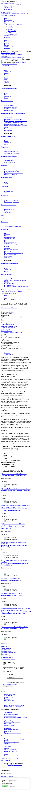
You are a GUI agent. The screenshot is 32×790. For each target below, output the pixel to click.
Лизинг (10, 29)
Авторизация (8, 7)
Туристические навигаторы (12, 226)
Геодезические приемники (12, 714)
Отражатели (8, 243)
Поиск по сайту (5, 51)
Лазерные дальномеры (11, 200)
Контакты (7, 37)
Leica (5, 75)
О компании (8, 20)
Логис (6, 192)
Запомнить (14, 484)
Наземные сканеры (10, 110)
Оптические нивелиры (11, 170)
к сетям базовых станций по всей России (9, 327)
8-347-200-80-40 (15, 759)
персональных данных (10, 684)
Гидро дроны (8, 211)
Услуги (6, 23)
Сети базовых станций (15, 24)
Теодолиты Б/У (8, 279)
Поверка (10, 27)
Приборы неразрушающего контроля (15, 121)
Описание (7, 353)
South (6, 78)
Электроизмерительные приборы (14, 122)
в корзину (4, 481)
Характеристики (9, 354)
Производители (9, 700)
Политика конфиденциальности (14, 705)
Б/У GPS (6, 282)
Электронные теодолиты (11, 153)
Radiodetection (8, 191)
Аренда (6, 748)
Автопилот (7, 212)
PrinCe (6, 93)
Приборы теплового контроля (13, 119)
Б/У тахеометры (9, 285)
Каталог (6, 43)
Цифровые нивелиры (10, 174)
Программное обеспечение (12, 733)
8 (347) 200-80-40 (6, 54)
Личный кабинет (21, 62)
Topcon (6, 81)
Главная (6, 18)
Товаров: (8, 15)
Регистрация (8, 9)
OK (5, 786)
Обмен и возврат (9, 702)
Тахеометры (8, 712)
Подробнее (12, 786)
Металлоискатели (9, 162)
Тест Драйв (7, 746)
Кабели (6, 246)
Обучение (19, 332)
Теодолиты (7, 720)
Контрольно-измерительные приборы (15, 717)
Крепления (7, 251)
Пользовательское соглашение (13, 706)
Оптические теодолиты (11, 151)
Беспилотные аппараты (11, 729)
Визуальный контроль (11, 129)
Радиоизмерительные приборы (13, 124)
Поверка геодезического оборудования (16, 739)
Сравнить (14, 486)
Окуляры (7, 248)
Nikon (6, 79)
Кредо (6, 271)
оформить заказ (8, 686)
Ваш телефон (11, 677)
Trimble (6, 82)
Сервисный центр (9, 35)
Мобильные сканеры (10, 108)
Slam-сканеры (8, 105)
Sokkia (6, 76)
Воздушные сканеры (10, 107)
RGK (5, 182)
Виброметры (8, 130)
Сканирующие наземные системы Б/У (15, 280)
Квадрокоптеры (9, 209)
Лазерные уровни (9, 725)
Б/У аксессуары (9, 283)
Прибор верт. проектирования (13, 173)
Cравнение (18, 4)
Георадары (7, 728)
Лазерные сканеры (10, 716)
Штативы (7, 234)
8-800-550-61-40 (5, 759)
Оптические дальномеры (11, 202)
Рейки (6, 235)
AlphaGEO (7, 71)
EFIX (5, 95)
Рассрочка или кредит (11, 751)
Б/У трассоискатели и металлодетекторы (16, 286)
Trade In (10, 32)
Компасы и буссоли (10, 254)
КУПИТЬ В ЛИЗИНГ (7, 12)
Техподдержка (12, 34)
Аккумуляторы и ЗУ (10, 245)
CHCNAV (7, 73)
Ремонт (10, 26)
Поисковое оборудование (12, 722)
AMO (6, 183)
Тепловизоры (8, 117)
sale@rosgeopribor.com (7, 3)
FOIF (5, 70)
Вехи (5, 240)
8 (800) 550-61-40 (16, 54)
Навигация (7, 731)
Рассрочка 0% (12, 31)
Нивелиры (7, 723)
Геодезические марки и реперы (13, 253)
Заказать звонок (5, 56)
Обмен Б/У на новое (10, 749)
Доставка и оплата (9, 694)
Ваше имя (10, 674)
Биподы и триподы (10, 242)
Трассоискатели (9, 160)
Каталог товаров (9, 21)
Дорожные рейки (9, 237)
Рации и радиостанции (11, 249)
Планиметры (8, 256)
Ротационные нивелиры (11, 171)
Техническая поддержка (11, 742)
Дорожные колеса (9, 238)
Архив (6, 298)
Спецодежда (8, 257)
